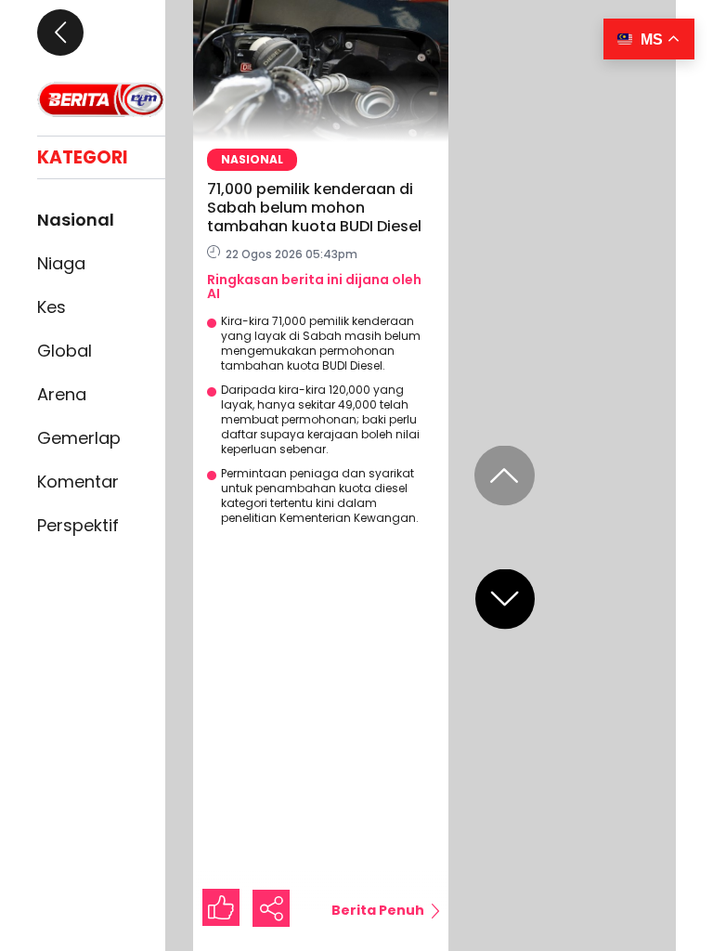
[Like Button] (221, 907)
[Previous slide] (504, 476)
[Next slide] (505, 599)
